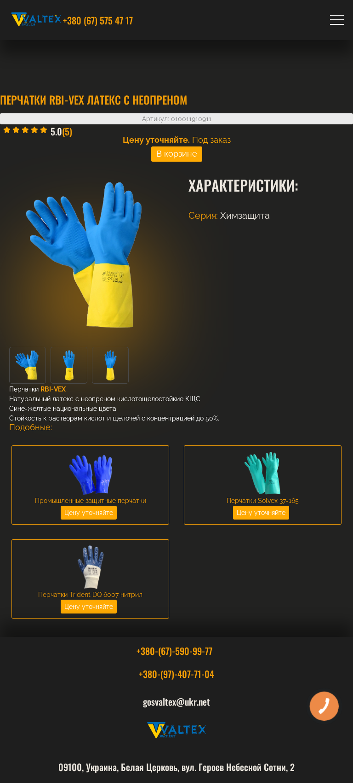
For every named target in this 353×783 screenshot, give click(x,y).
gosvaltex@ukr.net (176, 701)
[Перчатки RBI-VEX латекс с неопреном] (27, 381)
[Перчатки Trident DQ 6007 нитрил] (91, 588)
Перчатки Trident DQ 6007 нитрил (90, 594)
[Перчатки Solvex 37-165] (263, 494)
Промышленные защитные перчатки (90, 500)
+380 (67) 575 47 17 (98, 20)
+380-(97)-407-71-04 (176, 673)
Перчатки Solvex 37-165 (263, 500)
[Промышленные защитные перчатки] (91, 494)
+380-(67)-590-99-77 (174, 650)
